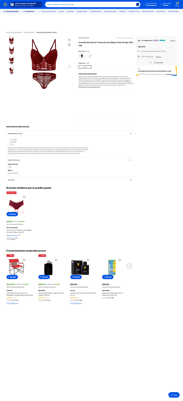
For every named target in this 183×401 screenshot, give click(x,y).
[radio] (82, 56)
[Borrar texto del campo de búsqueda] (132, 4)
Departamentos (12, 11)
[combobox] (92, 4)
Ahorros (61, 11)
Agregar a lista (158, 62)
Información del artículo (17, 126)
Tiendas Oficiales (173, 11)
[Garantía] (130, 180)
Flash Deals (70, 11)
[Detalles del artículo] (130, 133)
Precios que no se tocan (49, 11)
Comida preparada (96, 11)
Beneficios (30, 11)
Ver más (172, 40)
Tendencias (122, 11)
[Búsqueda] (137, 4)
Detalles (158, 57)
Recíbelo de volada (110, 11)
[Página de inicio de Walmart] (5, 4)
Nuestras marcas (134, 11)
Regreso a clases (82, 11)
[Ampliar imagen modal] (69, 45)
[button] (150, 4)
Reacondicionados (148, 11)
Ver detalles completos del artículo (89, 87)
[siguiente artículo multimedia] (69, 66)
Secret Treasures (83, 37)
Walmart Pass (161, 11)
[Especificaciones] (130, 160)
